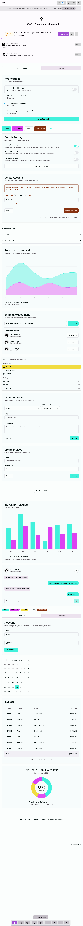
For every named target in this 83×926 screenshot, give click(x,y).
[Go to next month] (28, 660)
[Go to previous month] (5, 660)
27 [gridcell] (9, 668)
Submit (74, 438)
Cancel (8, 210)
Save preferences (41, 166)
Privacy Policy (77, 844)
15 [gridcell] (28, 677)
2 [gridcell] (5, 673)
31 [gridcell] (24, 668)
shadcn (61, 820)
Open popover (41, 491)
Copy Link (73, 323)
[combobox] (73, 335)
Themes (50, 820)
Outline (28, 129)
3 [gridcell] (20, 692)
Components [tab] (22, 68)
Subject (7, 414)
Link (50, 129)
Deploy (74, 476)
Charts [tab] (61, 68)
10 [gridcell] (9, 677)
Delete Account (71, 210)
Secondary (18, 129)
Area (6, 404)
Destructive (40, 129)
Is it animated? (8, 240)
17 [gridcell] (9, 682)
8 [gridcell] (28, 673)
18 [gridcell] (13, 682)
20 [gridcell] (21, 682)
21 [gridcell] (24, 682)
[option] (41, 367)
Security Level (47, 404)
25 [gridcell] (13, 687)
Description (8, 423)
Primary (6, 129)
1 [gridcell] (28, 668)
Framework (8, 465)
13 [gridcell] (20, 677)
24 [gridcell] (9, 687)
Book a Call (63, 34)
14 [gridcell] (24, 677)
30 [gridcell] (21, 668)
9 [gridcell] (5, 677)
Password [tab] (61, 616)
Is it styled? (6, 234)
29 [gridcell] (17, 668)
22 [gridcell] (28, 682)
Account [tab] (22, 616)
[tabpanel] (41, 441)
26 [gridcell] (5, 668)
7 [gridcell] (24, 673)
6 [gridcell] (20, 673)
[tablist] (41, 68)
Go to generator (68, 8)
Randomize (42, 917)
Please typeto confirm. (20, 195)
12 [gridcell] (17, 677)
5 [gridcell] (16, 673)
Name (6, 457)
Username (8, 639)
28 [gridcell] (13, 668)
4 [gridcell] (12, 673)
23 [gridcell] (5, 687)
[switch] (74, 89)
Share (72, 3)
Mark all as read (43, 119)
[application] (41, 278)
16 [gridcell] (5, 682)
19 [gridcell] (17, 682)
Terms (70, 844)
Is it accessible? (8, 228)
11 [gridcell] (13, 677)
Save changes (11, 650)
